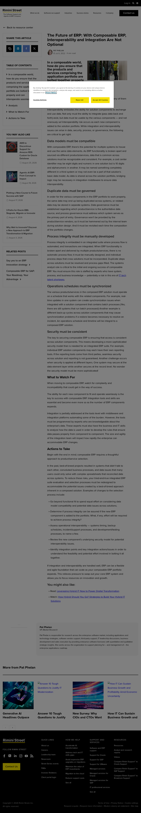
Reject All (79, 100)
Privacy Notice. (51, 93)
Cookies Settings (40, 100)
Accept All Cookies (100, 100)
